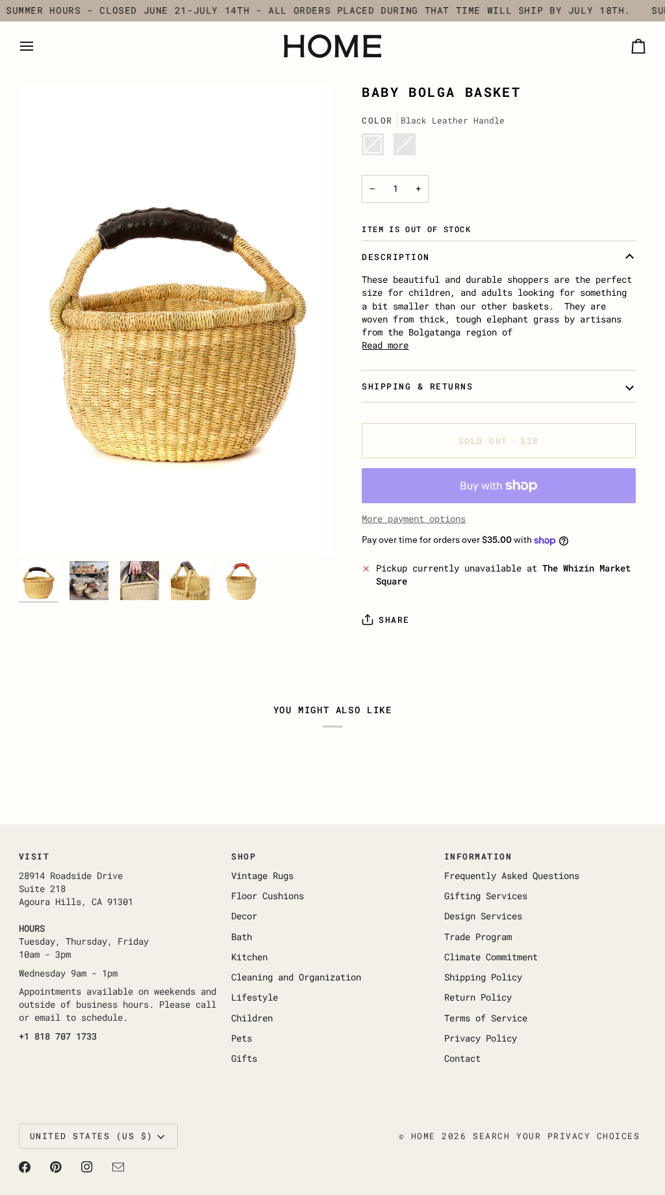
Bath (241, 937)
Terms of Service (485, 1018)
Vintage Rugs (262, 876)
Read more (385, 345)
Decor (244, 916)
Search (491, 1136)
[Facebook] (25, 1167)
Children (252, 1018)
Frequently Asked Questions (511, 876)
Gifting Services (485, 896)
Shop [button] (243, 856)
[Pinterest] (56, 1167)
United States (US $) (91, 1136)
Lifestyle (254, 997)
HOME (423, 1136)
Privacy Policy (480, 1038)
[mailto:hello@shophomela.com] (118, 1167)
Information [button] (478, 856)
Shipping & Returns (417, 386)
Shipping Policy (483, 977)
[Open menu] (38, 46)
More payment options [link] (414, 519)
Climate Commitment (491, 957)
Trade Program (478, 937)
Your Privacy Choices (578, 1136)
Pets (241, 1038)
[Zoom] (175, 319)
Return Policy (478, 997)
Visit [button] (34, 856)
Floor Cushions (267, 896)
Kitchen (249, 957)
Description (396, 257)
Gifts (244, 1058)
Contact (462, 1058)
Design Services (483, 916)
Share (394, 619)
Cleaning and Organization (296, 977)
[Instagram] (87, 1167)
